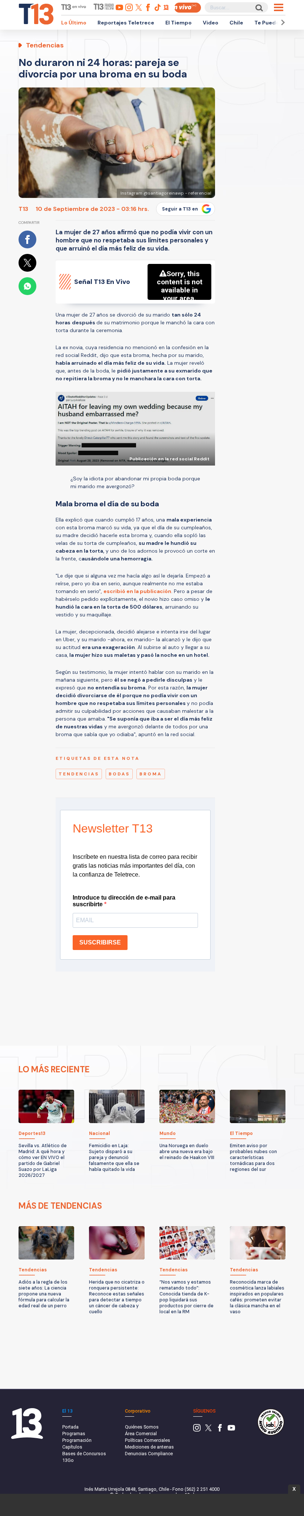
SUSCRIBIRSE (100, 942)
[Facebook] (220, 1430)
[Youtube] (231, 1430)
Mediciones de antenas (149, 1447)
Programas (73, 1433)
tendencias (79, 774)
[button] (281, 22)
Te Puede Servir (275, 22)
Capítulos (72, 1447)
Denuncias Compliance (149, 1453)
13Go (68, 1460)
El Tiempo (178, 22)
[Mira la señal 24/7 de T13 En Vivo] (187, 8)
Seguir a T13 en (180, 209)
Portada (70, 1427)
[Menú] (278, 7)
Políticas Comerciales (147, 1440)
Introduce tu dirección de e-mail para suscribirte (124, 900)
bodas (119, 774)
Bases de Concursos (84, 1453)
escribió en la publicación (137, 591)
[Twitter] (208, 1430)
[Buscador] (258, 7)
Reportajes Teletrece (126, 22)
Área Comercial (141, 1433)
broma (150, 774)
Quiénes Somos (142, 1427)
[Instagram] (197, 1430)
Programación (77, 1440)
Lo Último (73, 22)
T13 (23, 209)
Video (210, 22)
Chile (236, 22)
